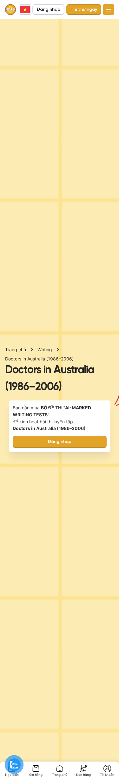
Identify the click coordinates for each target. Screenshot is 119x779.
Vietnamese (25, 9)
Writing (44, 349)
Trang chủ (15, 349)
